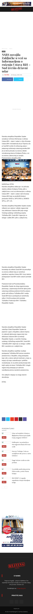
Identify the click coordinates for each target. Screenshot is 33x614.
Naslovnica (4, 48)
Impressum (16, 608)
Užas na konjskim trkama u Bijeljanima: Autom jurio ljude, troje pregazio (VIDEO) (21, 436)
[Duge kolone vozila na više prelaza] (6, 462)
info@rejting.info (21, 588)
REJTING (6, 75)
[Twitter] (16, 602)
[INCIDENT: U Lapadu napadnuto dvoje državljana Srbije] (6, 480)
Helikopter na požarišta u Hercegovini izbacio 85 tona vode (21, 445)
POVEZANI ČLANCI (8, 428)
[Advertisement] (16, 29)
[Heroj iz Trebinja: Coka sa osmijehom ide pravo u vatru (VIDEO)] (6, 453)
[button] (30, 9)
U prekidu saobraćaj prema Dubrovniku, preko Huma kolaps (21, 471)
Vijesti (10, 48)
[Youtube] (21, 602)
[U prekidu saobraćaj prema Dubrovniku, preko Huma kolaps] (6, 471)
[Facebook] (11, 602)
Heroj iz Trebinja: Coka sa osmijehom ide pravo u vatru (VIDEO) (21, 454)
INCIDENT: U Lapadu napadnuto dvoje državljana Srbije (21, 480)
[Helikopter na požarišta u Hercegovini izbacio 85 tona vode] (6, 444)
